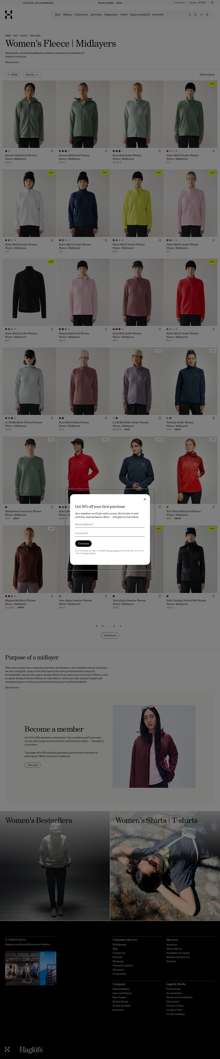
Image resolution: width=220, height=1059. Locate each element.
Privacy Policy (89, 553)
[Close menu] (144, 499)
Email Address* (84, 524)
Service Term (112, 551)
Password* (81, 533)
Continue (83, 543)
